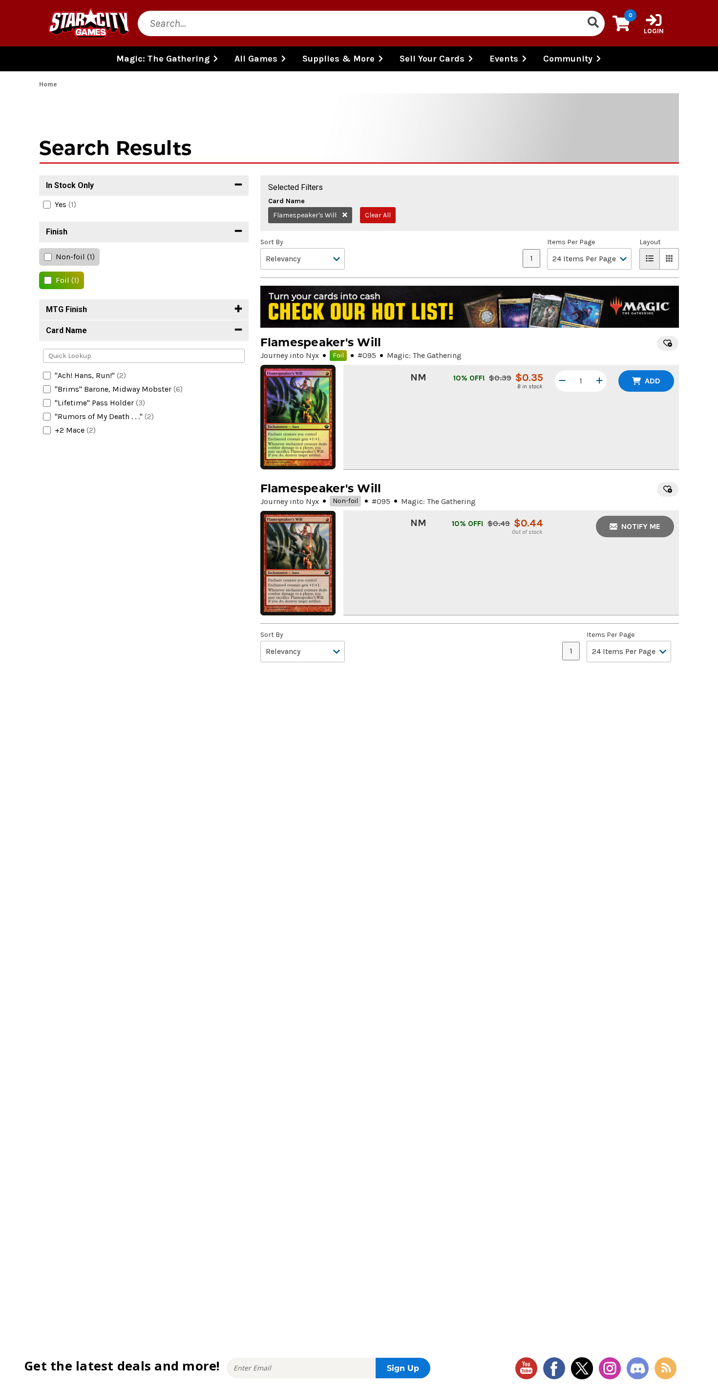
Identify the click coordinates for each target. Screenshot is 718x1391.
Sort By (271, 242)
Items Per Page (571, 242)
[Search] (593, 23)
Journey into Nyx (289, 355)
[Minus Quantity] (562, 381)
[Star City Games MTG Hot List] (469, 307)
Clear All (378, 215)
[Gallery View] (669, 259)
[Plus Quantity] (599, 381)
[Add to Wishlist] (667, 343)
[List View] (649, 259)
